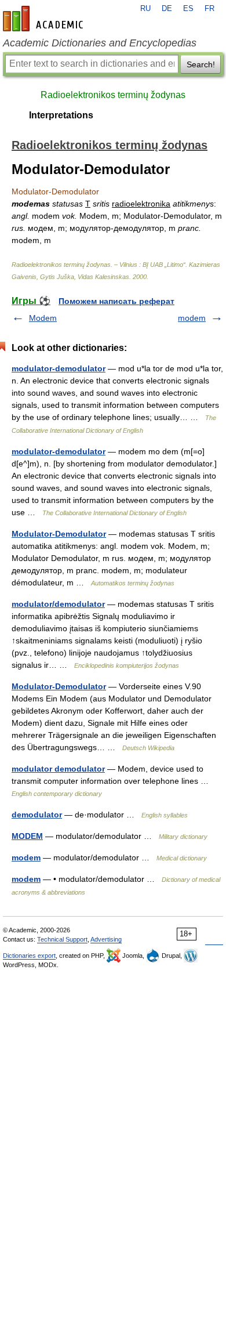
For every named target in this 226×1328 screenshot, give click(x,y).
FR (209, 9)
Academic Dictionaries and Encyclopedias (99, 43)
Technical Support (62, 939)
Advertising (106, 939)
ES (188, 9)
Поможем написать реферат (116, 301)
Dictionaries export (29, 955)
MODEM (27, 836)
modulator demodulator (58, 768)
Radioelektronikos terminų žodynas (113, 95)
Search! (201, 64)
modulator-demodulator (58, 368)
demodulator (37, 814)
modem (192, 318)
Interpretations (61, 115)
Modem (43, 318)
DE (167, 9)
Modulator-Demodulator (59, 533)
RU (145, 9)
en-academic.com (44, 18)
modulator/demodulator (58, 604)
